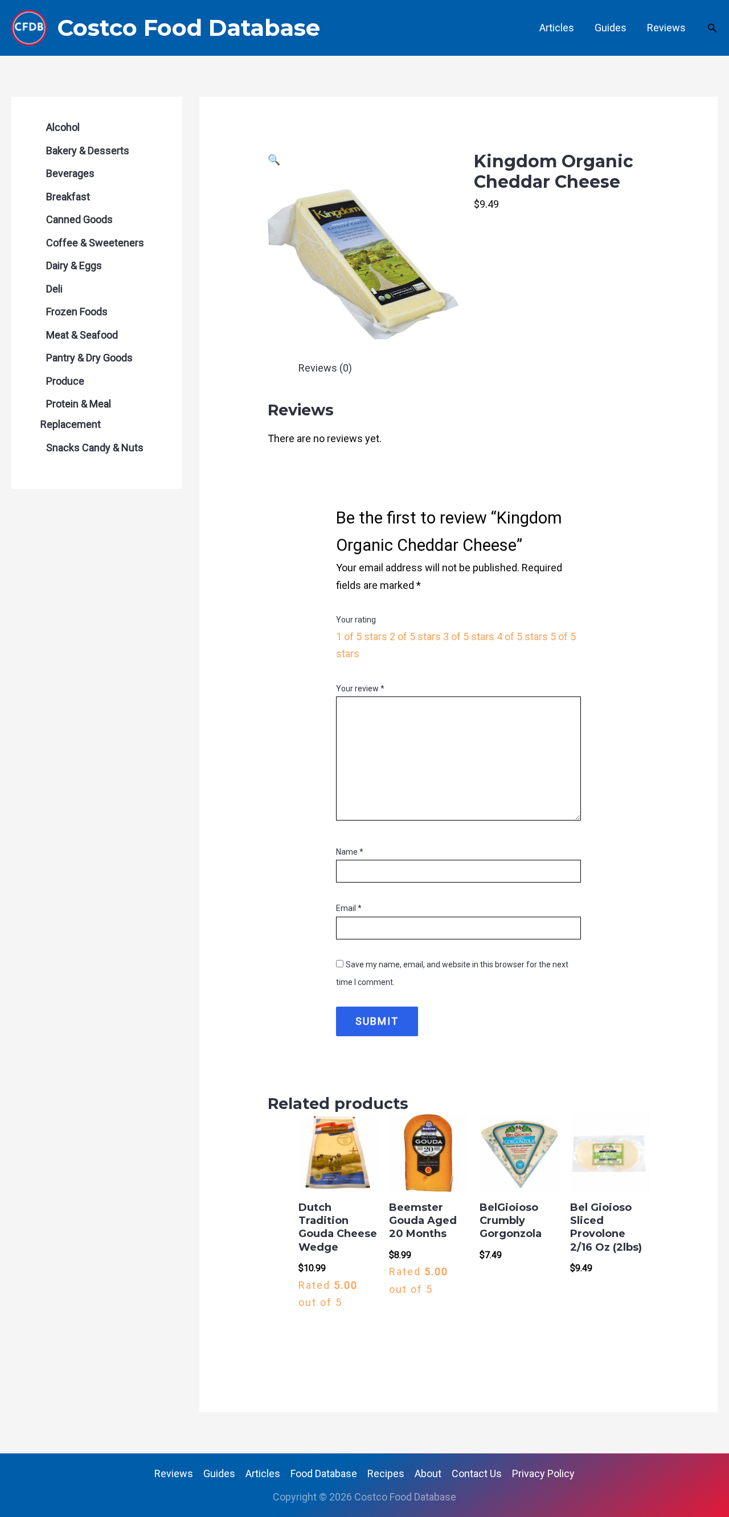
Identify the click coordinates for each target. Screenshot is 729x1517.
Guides (610, 28)
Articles (556, 28)
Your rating (356, 619)
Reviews (666, 28)
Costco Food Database (188, 28)
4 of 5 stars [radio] (522, 636)
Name (349, 851)
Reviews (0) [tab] (325, 368)
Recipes (385, 1473)
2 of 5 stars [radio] (415, 636)
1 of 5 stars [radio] (361, 636)
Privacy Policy (543, 1473)
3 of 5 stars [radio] (468, 636)
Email (349, 908)
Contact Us (477, 1473)
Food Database (323, 1473)
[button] (712, 28)
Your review (360, 688)
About (428, 1473)
